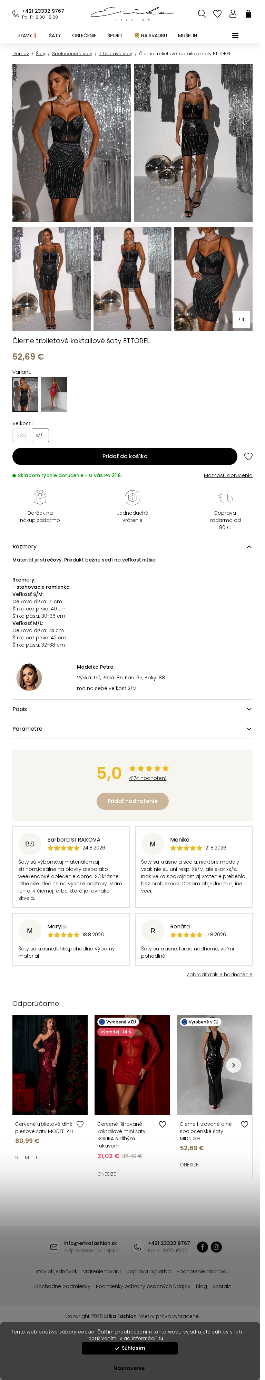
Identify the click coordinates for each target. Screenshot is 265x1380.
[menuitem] (27, 35)
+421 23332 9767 (43, 11)
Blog (201, 1286)
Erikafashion (202, 1247)
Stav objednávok (56, 1271)
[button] (233, 1065)
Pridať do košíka (125, 456)
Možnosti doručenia (228, 475)
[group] (54, 394)
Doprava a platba (148, 1271)
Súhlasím (133, 1348)
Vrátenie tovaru (102, 1271)
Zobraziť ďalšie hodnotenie (220, 974)
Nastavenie (129, 1368)
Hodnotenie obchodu (202, 1271)
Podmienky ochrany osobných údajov (143, 1286)
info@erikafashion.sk (90, 1243)
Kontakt (222, 1286)
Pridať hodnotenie (133, 801)
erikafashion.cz (216, 1247)
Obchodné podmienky (62, 1286)
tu (161, 1338)
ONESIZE (106, 1174)
